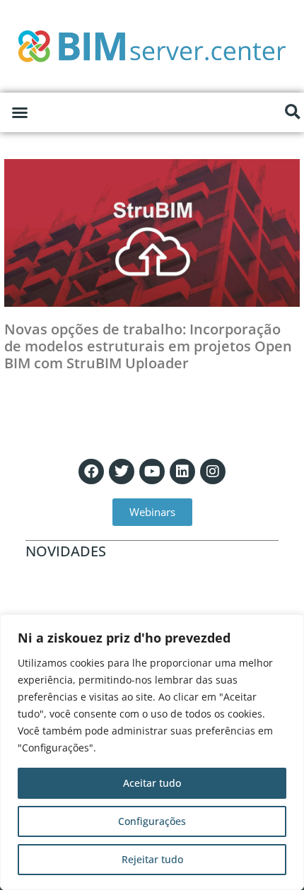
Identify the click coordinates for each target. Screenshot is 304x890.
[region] (152, 752)
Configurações (152, 821)
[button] (20, 112)
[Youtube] (152, 471)
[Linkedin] (182, 471)
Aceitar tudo (152, 783)
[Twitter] (121, 471)
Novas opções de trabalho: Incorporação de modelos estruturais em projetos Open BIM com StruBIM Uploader (148, 346)
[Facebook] (91, 471)
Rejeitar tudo (152, 859)
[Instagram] (213, 471)
